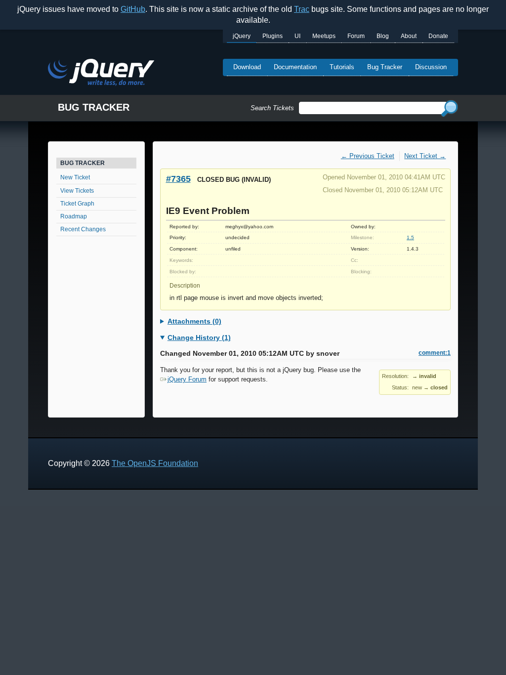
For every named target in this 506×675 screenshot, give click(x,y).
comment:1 (435, 352)
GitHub (133, 9)
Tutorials (342, 67)
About (409, 36)
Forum (356, 36)
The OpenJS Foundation (155, 463)
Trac (301, 9)
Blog (383, 36)
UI (297, 36)
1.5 (410, 237)
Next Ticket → (425, 156)
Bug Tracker (384, 67)
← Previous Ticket (367, 156)
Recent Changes (83, 229)
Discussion (431, 67)
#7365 (178, 178)
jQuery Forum (187, 379)
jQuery (242, 36)
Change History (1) (199, 337)
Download (247, 67)
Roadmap (73, 216)
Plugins (272, 36)
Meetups (324, 36)
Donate (438, 36)
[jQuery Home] (101, 74)
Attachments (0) (194, 321)
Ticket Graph (77, 203)
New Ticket (75, 177)
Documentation (295, 67)
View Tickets (77, 190)
